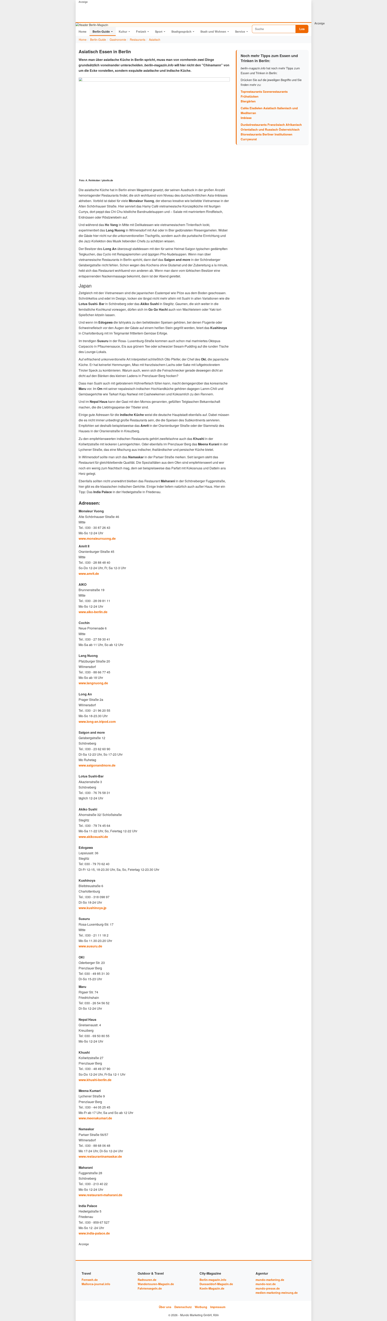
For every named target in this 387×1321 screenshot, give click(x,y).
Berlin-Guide (101, 31)
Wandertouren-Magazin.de (156, 1284)
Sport (158, 31)
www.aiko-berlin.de (93, 611)
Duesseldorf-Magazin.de (216, 1284)
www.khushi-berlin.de (95, 1079)
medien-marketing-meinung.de (277, 1293)
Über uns (165, 1307)
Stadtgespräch (181, 31)
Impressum (217, 1307)
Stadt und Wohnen (213, 31)
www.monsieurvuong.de (97, 538)
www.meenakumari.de (95, 1118)
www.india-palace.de (94, 1233)
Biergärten (248, 101)
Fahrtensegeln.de (150, 1288)
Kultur (123, 31)
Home (82, 31)
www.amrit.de (89, 573)
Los (302, 29)
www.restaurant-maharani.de (100, 1195)
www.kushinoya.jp (92, 907)
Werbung (201, 1307)
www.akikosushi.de (93, 836)
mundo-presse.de (268, 1288)
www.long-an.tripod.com (97, 721)
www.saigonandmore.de (97, 765)
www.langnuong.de (93, 683)
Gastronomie (118, 40)
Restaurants (137, 40)
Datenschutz (183, 1307)
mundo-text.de (266, 1284)
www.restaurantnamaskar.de (100, 1156)
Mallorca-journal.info (96, 1284)
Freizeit (141, 31)
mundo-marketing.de (270, 1280)
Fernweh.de (90, 1280)
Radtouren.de (147, 1280)
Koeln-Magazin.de (212, 1288)
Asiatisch (154, 40)
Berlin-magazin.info (213, 1280)
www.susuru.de (90, 946)
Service (240, 31)
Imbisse (246, 118)
